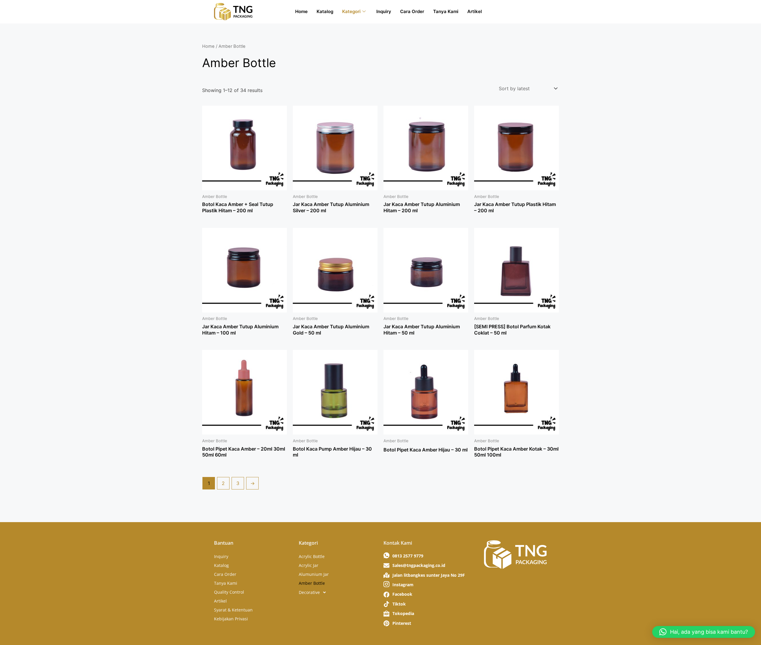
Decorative (309, 592)
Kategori (351, 11)
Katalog (325, 11)
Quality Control (229, 592)
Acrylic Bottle (312, 556)
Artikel (474, 11)
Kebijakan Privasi (231, 619)
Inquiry (383, 11)
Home (301, 11)
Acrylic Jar (308, 565)
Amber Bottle (312, 583)
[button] (338, 592)
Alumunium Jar (314, 574)
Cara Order (412, 11)
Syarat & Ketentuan (233, 610)
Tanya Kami (445, 11)
